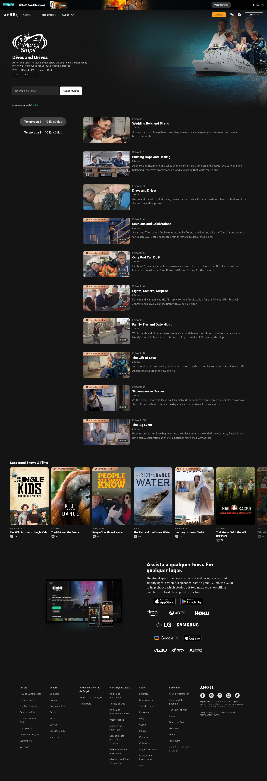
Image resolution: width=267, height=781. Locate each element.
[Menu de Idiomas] (232, 15)
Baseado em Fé (58, 730)
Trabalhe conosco (148, 706)
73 (15, 536)
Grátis (53, 718)
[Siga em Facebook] (202, 695)
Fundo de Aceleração (90, 697)
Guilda (142, 724)
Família (53, 712)
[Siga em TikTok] (237, 695)
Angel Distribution (148, 749)
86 (56, 536)
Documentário (57, 706)
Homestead (26, 728)
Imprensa (144, 712)
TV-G (17, 74)
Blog (141, 718)
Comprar (144, 737)
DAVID (172, 734)
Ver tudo (24, 746)
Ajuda (142, 765)
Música (143, 730)
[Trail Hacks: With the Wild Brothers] (235, 496)
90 (98, 536)
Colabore (144, 743)
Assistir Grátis (71, 91)
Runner (173, 716)
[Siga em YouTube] (211, 695)
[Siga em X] (219, 695)
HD (26, 74)
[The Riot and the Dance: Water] (153, 496)
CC (34, 74)
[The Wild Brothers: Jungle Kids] (29, 496)
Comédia (54, 693)
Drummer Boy (176, 722)
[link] (49, 15)
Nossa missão (146, 699)
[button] (34, 15)
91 (221, 540)
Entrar (36, 105)
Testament (174, 740)
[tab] (43, 121)
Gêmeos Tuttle (27, 699)
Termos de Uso (117, 703)
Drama (53, 699)
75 (180, 536)
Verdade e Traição (29, 734)
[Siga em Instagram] (228, 695)
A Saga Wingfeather (30, 693)
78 (139, 536)
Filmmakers (85, 703)
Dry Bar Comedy (28, 706)
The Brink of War (178, 709)
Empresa (143, 693)
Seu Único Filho (28, 712)
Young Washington (179, 693)
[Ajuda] (239, 15)
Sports (53, 724)
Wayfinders (26, 740)
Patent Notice (116, 719)
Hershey (173, 728)
